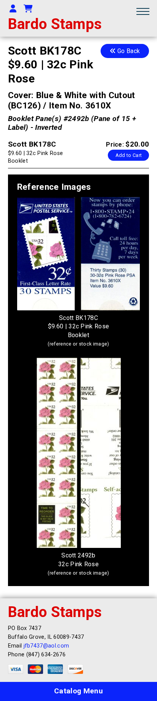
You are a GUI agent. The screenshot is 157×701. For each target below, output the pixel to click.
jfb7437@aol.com (46, 646)
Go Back (128, 51)
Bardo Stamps (55, 23)
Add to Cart (128, 155)
